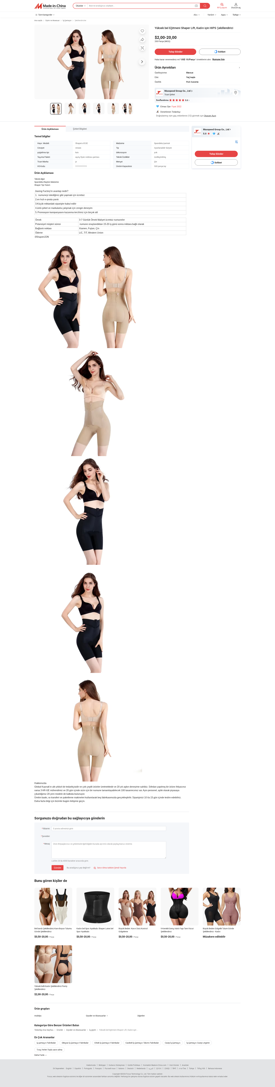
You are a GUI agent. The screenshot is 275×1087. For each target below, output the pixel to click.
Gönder (57, 867)
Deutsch (130, 1068)
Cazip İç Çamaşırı (172, 1042)
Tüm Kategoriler (45, 14)
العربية (151, 1068)
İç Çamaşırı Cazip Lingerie (198, 1042)
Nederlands (141, 1068)
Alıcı (196, 14)
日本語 (167, 1068)
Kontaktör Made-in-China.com (154, 1065)
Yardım (211, 14)
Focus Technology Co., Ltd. (136, 1074)
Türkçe (191, 1068)
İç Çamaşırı (67, 20)
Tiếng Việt (201, 1068)
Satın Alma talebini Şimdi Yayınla (110, 867)
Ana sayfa (38, 20)
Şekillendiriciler (80, 20)
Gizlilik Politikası (134, 1065)
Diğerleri (141, 1015)
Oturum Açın (210, 115)
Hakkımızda (91, 1065)
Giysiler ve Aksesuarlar (96, 1015)
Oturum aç (236, 7)
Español (78, 1068)
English (69, 1068)
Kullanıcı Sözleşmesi (117, 1065)
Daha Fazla (39, 1055)
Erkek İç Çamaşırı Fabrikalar (107, 1042)
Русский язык (110, 1068)
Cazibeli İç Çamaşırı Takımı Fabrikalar (142, 1042)
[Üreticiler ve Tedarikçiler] (50, 6)
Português (88, 1068)
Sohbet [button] (221, 51)
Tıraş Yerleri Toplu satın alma (49, 1049)
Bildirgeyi (102, 1065)
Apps (223, 14)
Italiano (121, 1068)
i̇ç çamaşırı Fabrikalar (46, 1042)
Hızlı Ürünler (174, 1065)
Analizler (185, 1065)
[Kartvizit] (236, 141)
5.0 (205, 133)
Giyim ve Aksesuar (52, 20)
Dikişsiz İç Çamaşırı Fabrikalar (75, 1042)
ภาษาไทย (182, 1068)
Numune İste (218, 59)
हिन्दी (174, 1068)
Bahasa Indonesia (215, 1068)
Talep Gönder (175, 51)
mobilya (37, 1015)
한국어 (158, 1068)
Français (98, 1068)
